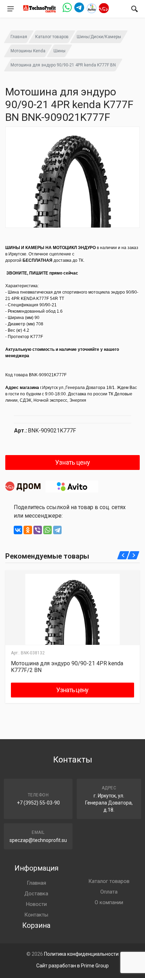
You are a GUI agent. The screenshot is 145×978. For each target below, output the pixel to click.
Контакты (36, 915)
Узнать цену (72, 462)
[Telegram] (57, 530)
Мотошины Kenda (28, 50)
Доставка (36, 893)
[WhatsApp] (47, 530)
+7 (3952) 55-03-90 (38, 803)
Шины (59, 50)
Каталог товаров (52, 36)
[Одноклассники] (28, 530)
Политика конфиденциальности (81, 954)
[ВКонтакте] (18, 530)
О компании (109, 902)
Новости (36, 904)
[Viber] (37, 530)
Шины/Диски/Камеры (99, 36)
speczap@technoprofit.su (38, 840)
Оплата (109, 892)
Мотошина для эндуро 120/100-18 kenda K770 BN (71, 666)
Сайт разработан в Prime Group (72, 965)
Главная (19, 36)
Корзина (36, 925)
